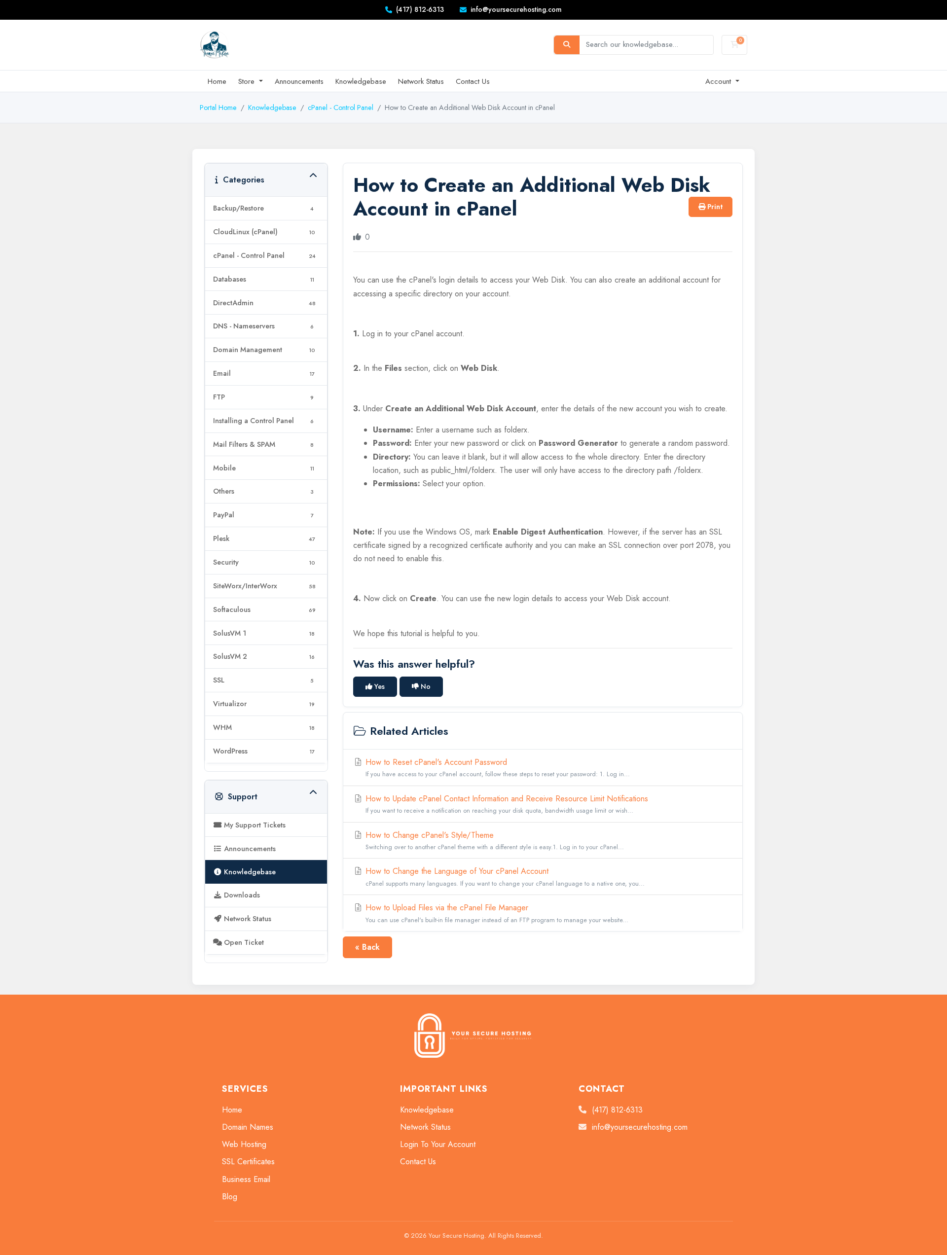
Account (719, 81)
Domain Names (247, 1127)
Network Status (421, 81)
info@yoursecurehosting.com (516, 9)
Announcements (299, 81)
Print (714, 207)
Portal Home (218, 107)
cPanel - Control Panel (340, 107)
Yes (378, 686)
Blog (229, 1196)
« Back (367, 947)
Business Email (246, 1179)
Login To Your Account (437, 1144)
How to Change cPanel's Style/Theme (493, 840)
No (425, 686)
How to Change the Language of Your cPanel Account (504, 876)
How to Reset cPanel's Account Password (496, 767)
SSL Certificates (248, 1161)
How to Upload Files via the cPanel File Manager (495, 913)
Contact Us (473, 81)
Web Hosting (244, 1144)
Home (217, 81)
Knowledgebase (360, 81)
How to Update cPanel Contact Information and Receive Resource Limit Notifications (505, 804)
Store (247, 81)
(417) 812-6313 (420, 9)
